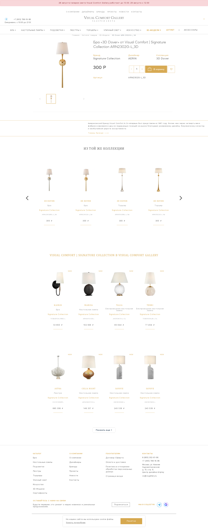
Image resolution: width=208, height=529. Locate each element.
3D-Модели (154, 30)
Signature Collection (106, 59)
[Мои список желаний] (195, 20)
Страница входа (114, 476)
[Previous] (27, 198)
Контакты (136, 12)
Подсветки (57, 30)
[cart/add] (52, 229)
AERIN (132, 59)
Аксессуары (191, 30)
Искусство (134, 30)
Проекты (112, 12)
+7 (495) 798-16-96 (151, 461)
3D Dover (162, 59)
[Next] (180, 198)
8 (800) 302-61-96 (150, 457)
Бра (13, 30)
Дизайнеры (88, 12)
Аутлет (170, 30)
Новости (124, 12)
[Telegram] (6, 19)
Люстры (75, 30)
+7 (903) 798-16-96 (18, 21)
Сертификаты (40, 493)
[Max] (165, 504)
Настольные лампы (33, 30)
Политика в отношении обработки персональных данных (119, 469)
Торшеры (92, 30)
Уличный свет (112, 30)
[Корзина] (201, 20)
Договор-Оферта (115, 458)
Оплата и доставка (116, 462)
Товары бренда (95, 133)
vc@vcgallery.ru (149, 476)
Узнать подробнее (75, 523)
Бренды (101, 12)
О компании (72, 12)
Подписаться (121, 505)
